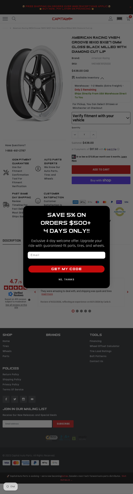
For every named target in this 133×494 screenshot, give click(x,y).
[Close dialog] (106, 210)
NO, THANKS (66, 279)
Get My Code (66, 269)
